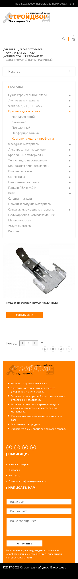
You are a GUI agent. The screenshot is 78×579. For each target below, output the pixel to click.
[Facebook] (9, 447)
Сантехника (16, 177)
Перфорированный (26, 133)
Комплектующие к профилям (23, 56)
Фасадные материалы (23, 144)
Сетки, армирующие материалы (31, 209)
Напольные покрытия (24, 182)
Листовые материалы (23, 100)
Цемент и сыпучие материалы (29, 204)
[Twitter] (25, 447)
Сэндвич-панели (20, 199)
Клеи (11, 193)
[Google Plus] (17, 447)
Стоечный (19, 122)
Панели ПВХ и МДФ (22, 188)
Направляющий (23, 117)
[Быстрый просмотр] (61, 349)
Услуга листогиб (19, 226)
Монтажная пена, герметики (28, 166)
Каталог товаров (30, 49)
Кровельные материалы (25, 155)
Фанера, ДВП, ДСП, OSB (25, 106)
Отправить (24, 543)
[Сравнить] (69, 349)
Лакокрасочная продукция (27, 149)
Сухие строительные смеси (27, 95)
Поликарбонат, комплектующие (31, 215)
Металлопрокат (19, 220)
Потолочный (21, 128)
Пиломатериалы (20, 171)
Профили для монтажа (19, 52)
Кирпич (13, 231)
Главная (9, 49)
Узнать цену (24, 314)
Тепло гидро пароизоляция (28, 160)
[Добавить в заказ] (45, 349)
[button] (70, 95)
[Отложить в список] (53, 349)
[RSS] (33, 447)
